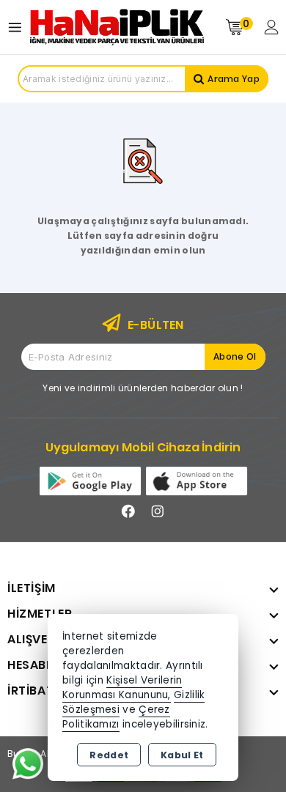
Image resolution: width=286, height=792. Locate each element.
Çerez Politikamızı (116, 717)
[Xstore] (117, 27)
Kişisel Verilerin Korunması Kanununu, (122, 687)
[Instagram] (158, 511)
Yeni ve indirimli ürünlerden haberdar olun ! (143, 388)
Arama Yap (234, 79)
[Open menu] (18, 27)
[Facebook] (128, 511)
